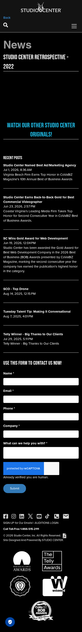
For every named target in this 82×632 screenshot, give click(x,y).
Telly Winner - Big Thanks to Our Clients (33, 334)
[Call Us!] (56, 516)
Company (11, 426)
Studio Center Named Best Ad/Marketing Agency (39, 165)
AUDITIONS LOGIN (46, 523)
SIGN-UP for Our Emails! (18, 523)
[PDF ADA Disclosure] (64, 535)
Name (8, 373)
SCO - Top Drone (15, 289)
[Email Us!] (66, 516)
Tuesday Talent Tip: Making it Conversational (37, 311)
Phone (9, 408)
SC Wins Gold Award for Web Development (35, 238)
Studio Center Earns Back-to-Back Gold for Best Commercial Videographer (38, 199)
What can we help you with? (25, 443)
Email (8, 391)
